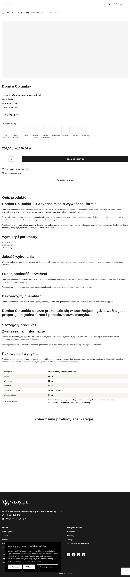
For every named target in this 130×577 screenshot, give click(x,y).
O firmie (5, 536)
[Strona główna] (4, 13)
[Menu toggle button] (125, 4)
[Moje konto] (120, 4)
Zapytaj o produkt (65, 180)
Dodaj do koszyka (75, 159)
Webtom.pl (68, 574)
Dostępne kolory (9, 123)
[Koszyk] (115, 4)
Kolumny (70, 536)
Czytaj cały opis (9, 114)
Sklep (4, 548)
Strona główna (8, 531)
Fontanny (71, 531)
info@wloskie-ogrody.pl (15, 518)
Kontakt (5, 540)
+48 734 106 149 (12, 515)
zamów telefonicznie (13, 173)
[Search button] (110, 4)
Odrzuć (29, 567)
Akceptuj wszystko (47, 567)
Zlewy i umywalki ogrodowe (78, 544)
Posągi (69, 540)
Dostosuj (15, 567)
